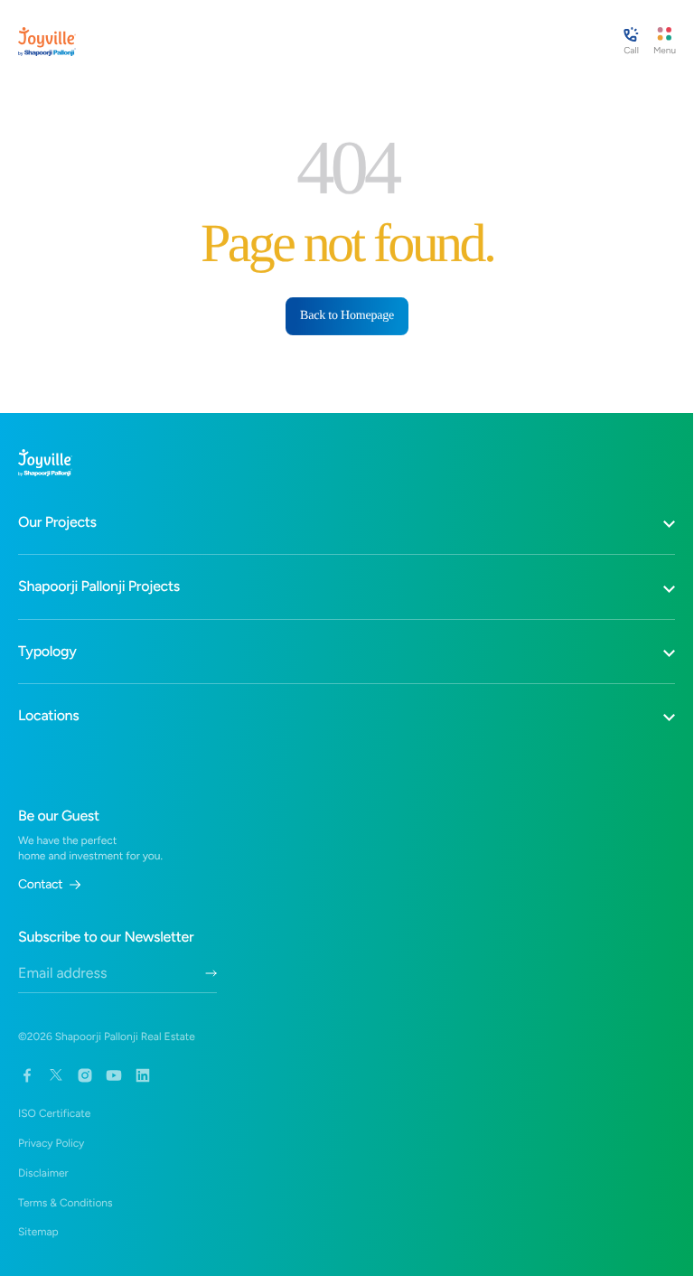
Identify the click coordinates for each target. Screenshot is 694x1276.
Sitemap (38, 1231)
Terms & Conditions (65, 1202)
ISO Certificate (54, 1113)
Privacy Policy (51, 1143)
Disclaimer (43, 1173)
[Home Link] (47, 41)
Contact (40, 884)
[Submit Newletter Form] (211, 973)
